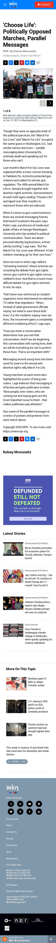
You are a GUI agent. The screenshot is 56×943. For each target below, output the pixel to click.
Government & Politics (36, 543)
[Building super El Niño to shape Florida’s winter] (16, 683)
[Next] (50, 103)
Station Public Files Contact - (20, 891)
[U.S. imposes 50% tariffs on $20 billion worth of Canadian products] (16, 706)
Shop (8, 852)
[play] (5, 939)
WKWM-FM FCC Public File (18, 875)
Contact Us (11, 832)
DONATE (45, 4)
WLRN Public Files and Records (21, 878)
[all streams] (52, 939)
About (9, 825)
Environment (31, 624)
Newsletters (12, 859)
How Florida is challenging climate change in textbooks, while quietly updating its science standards (38, 636)
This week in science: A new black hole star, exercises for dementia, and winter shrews (27, 751)
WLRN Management (16, 902)
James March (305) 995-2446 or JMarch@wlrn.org (22, 898)
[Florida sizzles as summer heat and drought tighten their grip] (16, 729)
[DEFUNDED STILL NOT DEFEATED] (28, 500)
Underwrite (11, 845)
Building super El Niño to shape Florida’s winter (37, 682)
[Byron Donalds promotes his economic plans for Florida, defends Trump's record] (13, 549)
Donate (9, 839)
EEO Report (11, 885)
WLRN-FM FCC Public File (18, 873)
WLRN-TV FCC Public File (18, 870)
